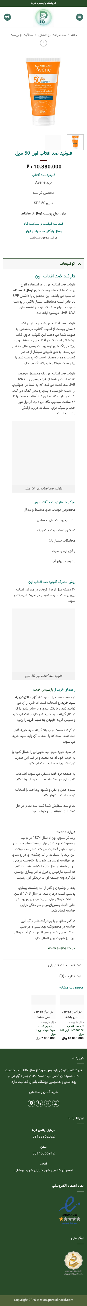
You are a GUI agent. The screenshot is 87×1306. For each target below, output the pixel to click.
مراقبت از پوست (21, 35)
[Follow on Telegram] (31, 1103)
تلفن (43, 1147)
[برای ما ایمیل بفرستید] (47, 1103)
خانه (74, 35)
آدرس (43, 1163)
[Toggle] (79, 264)
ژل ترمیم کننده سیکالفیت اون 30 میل (44, 1030)
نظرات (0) (67, 976)
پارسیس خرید (43, 690)
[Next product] (43, 43)
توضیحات (67, 264)
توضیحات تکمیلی (61, 965)
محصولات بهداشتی (52, 35)
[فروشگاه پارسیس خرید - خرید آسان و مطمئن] (43, 17)
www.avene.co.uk (61, 948)
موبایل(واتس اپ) (43, 1130)
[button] (79, 17)
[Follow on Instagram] (55, 1103)
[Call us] (39, 1103)
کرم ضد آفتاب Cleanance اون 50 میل (72, 1030)
